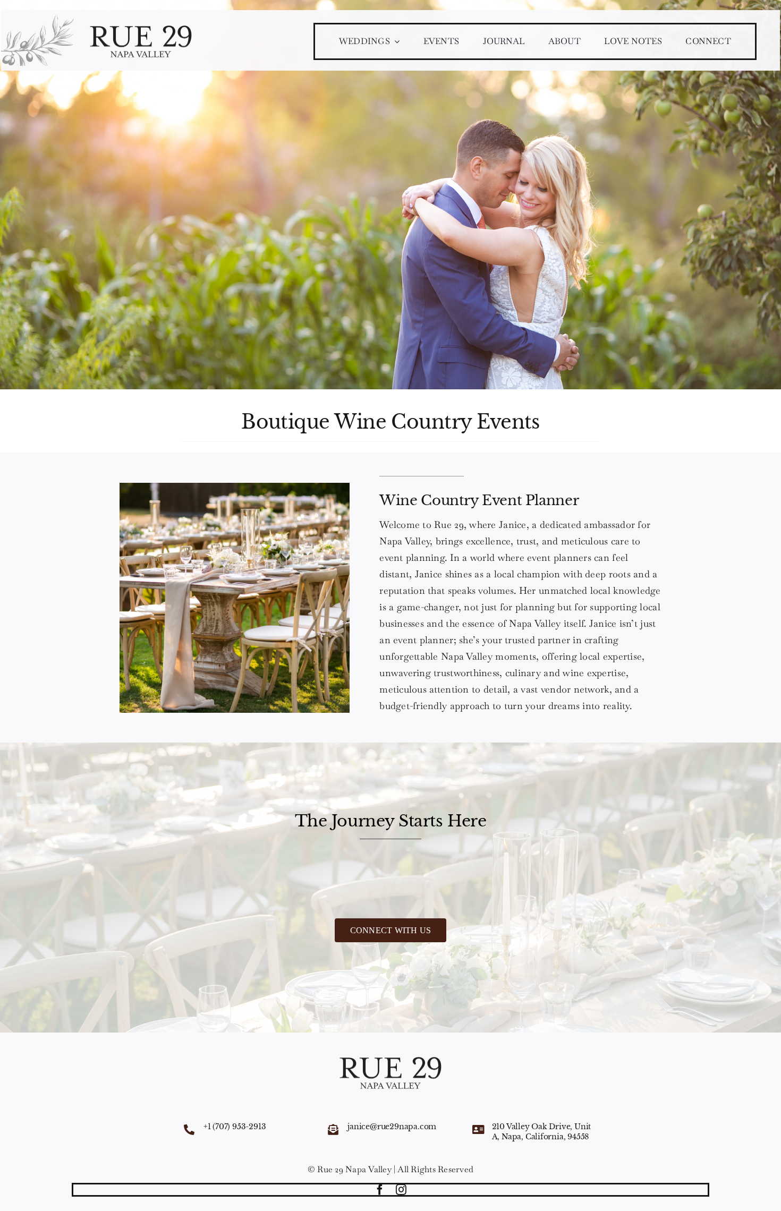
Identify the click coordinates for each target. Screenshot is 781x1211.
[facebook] (380, 1189)
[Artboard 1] (141, 29)
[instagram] (401, 1189)
